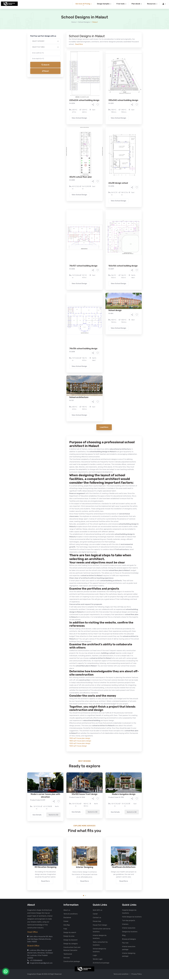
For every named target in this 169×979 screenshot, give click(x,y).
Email (60, 44)
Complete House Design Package (91, 81)
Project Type (62, 54)
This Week (63, 89)
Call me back (101, 111)
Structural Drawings (99, 75)
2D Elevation (64, 78)
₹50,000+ (63, 100)
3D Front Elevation (79, 75)
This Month (76, 89)
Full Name (61, 23)
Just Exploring (104, 89)
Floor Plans (64, 75)
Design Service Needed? (66, 71)
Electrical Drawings (99, 78)
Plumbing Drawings (67, 81)
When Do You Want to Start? (68, 85)
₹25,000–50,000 (99, 97)
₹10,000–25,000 (82, 97)
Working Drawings (80, 78)
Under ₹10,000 (65, 97)
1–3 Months (89, 89)
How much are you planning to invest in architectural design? (80, 94)
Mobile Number (63, 33)
